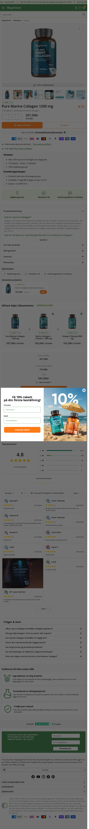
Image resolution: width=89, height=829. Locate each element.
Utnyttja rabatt (22, 430)
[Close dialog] (84, 390)
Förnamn (7, 405)
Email (6, 416)
